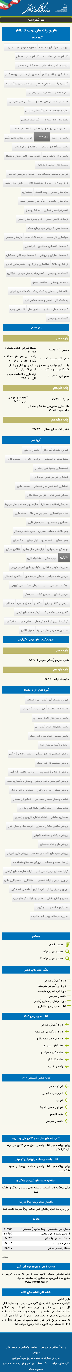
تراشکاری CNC (60, 264)
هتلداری (28, 880)
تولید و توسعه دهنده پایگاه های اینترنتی (46, 111)
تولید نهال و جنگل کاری (20, 826)
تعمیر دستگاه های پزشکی (54, 147)
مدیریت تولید (61, 679)
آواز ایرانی (18, 540)
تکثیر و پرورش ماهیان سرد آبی (51, 799)
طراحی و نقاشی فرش (56, 603)
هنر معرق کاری (36, 522)
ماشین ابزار (34, 309)
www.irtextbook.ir (36, 1282)
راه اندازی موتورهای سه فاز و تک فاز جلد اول (20, 358)
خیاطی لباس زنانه (58, 495)
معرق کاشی (27, 630)
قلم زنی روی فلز (38, 513)
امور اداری (38, 889)
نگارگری (64, 557)
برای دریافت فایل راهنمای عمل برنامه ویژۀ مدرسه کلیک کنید (36, 1209)
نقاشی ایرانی (13, 549)
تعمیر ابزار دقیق (59, 138)
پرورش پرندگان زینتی (33, 709)
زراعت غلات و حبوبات (56, 862)
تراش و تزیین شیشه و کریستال (51, 621)
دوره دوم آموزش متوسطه (51, 991)
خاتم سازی (25, 621)
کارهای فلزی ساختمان (27, 56)
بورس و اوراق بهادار (57, 889)
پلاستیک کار (61, 300)
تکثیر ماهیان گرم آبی (20, 754)
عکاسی (38, 603)
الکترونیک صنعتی (30, 120)
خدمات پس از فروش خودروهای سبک (48, 228)
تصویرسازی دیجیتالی (39, 92)
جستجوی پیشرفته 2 (51, 958)
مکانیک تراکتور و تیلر (22, 790)
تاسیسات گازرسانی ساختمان (53, 246)
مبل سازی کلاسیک (58, 201)
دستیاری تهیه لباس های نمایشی (51, 486)
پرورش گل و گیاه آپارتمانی (54, 844)
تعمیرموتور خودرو (15, 264)
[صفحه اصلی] (61, 7)
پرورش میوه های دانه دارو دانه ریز (50, 853)
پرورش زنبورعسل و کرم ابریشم (51, 781)
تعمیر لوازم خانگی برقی (55, 156)
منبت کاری (21, 513)
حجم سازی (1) (61, 1243)
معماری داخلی (32, 450)
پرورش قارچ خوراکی (17, 853)
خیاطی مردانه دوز (34, 576)
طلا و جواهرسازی (59, 513)
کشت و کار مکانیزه (58, 709)
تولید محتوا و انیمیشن (56, 459)
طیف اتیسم (56, 1114)
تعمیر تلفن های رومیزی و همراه (23, 156)
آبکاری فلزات (61, 84)
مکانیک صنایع (39, 282)
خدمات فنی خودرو (20, 291)
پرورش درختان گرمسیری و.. (53, 772)
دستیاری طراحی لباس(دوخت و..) (50, 477)
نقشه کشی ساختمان (28, 66)
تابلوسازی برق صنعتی (25, 147)
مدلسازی (27, 192)
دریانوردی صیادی (22, 799)
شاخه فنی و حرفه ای (51, 1052)
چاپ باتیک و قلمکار (24, 531)
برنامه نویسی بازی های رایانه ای (51, 129)
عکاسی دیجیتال (13, 576)
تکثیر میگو (62, 808)
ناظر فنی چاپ (17, 309)
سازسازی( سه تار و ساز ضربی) (21, 504)
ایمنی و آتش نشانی (57, 898)
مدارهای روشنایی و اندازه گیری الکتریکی (22, 367)
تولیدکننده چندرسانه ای (56, 120)
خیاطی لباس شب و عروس (25, 567)
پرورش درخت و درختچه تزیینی (51, 835)
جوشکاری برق (33, 210)
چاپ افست (41, 192)
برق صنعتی (41, 137)
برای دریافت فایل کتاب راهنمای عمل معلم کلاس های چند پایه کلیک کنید (38, 1147)
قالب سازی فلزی (59, 282)
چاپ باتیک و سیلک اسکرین (53, 531)
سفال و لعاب (24, 603)
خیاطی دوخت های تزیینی (25, 585)
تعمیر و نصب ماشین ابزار (38, 300)
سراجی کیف (44, 594)
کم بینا (59, 1100)
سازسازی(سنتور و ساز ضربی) (52, 630)
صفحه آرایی (23, 486)
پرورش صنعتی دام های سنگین (51, 754)
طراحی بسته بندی (36, 495)
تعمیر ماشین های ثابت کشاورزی (50, 718)
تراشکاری (30, 246)
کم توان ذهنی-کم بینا (51, 1107)
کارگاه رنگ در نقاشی (58, 1248)
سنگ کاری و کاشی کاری (55, 74)
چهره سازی (51, 558)
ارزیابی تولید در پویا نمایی (55, 1234)
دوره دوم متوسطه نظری (49, 1038)
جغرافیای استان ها (53, 1045)
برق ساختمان (61, 92)
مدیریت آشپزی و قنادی (55, 567)
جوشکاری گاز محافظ (57, 237)
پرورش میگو (61, 790)
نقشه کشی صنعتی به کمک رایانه (50, 291)
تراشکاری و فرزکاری (38, 264)
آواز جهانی (32, 540)
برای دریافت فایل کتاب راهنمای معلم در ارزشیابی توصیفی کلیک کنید (38, 1168)
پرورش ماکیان (44, 790)
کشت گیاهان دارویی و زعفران (31, 817)
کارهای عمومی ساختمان (55, 56)
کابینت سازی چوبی (58, 273)
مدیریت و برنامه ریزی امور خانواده (49, 916)
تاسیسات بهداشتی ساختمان (21, 255)
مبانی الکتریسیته (59, 358)
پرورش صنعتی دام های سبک (52, 763)
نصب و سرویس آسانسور (20, 174)
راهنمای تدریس (57, 996)
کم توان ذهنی (55, 1086)
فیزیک (65, 399)
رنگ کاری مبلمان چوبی (32, 201)
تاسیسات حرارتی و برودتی (54, 255)
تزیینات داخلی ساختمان (55, 66)
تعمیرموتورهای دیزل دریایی (20, 47)
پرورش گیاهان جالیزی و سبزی (52, 826)
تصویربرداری (13, 459)
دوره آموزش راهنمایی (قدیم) (50, 1001)
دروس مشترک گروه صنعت (53, 47)
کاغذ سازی (47, 540)
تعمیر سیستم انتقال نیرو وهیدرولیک (49, 736)
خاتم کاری (11, 621)
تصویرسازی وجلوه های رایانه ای (51, 468)
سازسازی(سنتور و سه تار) (54, 504)
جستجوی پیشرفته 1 (52, 951)
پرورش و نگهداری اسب (19, 781)
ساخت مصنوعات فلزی (40, 183)
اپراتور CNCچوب (34, 237)
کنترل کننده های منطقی (56, 429)
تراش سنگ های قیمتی (28, 612)
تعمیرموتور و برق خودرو (31, 273)
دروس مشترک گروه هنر (55, 450)
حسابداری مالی (12, 880)
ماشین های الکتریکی (20, 102)
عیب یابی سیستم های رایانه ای (51, 102)
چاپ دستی (62, 540)
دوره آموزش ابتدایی (55, 980)
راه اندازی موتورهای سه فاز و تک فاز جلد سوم (49, 408)
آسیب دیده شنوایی (52, 1093)
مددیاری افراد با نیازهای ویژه (28, 898)
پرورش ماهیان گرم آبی (22, 772)
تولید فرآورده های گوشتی (18, 871)
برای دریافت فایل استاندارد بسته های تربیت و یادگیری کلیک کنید (36, 1189)
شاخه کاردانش (55, 1059)
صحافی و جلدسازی (57, 522)
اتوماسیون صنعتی (21, 129)
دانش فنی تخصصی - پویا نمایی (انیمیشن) (45, 1229)
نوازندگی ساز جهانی (57, 549)
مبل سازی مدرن (59, 192)
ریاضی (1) (63, 350)
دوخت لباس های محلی (55, 585)
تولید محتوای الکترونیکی (18, 138)
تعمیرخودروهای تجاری (56, 210)
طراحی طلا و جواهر (58, 576)
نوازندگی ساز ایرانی (33, 549)
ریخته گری (11, 74)
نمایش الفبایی (55, 944)
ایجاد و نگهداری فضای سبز (54, 745)
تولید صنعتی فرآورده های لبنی (51, 871)
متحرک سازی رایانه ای (57, 1238)
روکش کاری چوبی (14, 183)
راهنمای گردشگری (20, 889)
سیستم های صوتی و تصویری (52, 165)
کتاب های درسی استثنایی (52, 1006)
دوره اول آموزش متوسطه (52, 986)
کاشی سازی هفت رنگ (56, 612)
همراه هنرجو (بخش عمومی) (53, 660)
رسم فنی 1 (63, 376)
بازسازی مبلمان (14, 237)
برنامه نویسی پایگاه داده (19, 84)
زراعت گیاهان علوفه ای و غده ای (36, 808)
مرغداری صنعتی (59, 817)
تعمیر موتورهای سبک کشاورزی (51, 727)
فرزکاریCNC (61, 183)
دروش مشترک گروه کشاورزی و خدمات (47, 700)
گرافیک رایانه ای (32, 459)
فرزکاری (11, 273)
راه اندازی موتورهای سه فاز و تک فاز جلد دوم (53, 367)
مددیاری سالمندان (58, 907)
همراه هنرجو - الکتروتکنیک (21, 348)
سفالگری (9, 603)
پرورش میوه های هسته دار (27, 862)
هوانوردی (40, 907)
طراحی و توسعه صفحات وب (52, 174)
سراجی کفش (61, 594)
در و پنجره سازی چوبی (30, 219)
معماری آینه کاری (29, 74)
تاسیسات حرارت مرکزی (55, 309)
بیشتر (5, 1257)
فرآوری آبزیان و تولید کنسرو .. (52, 880)
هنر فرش (29, 594)
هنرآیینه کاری (34, 558)
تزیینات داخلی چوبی (57, 219)
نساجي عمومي (43, 84)
